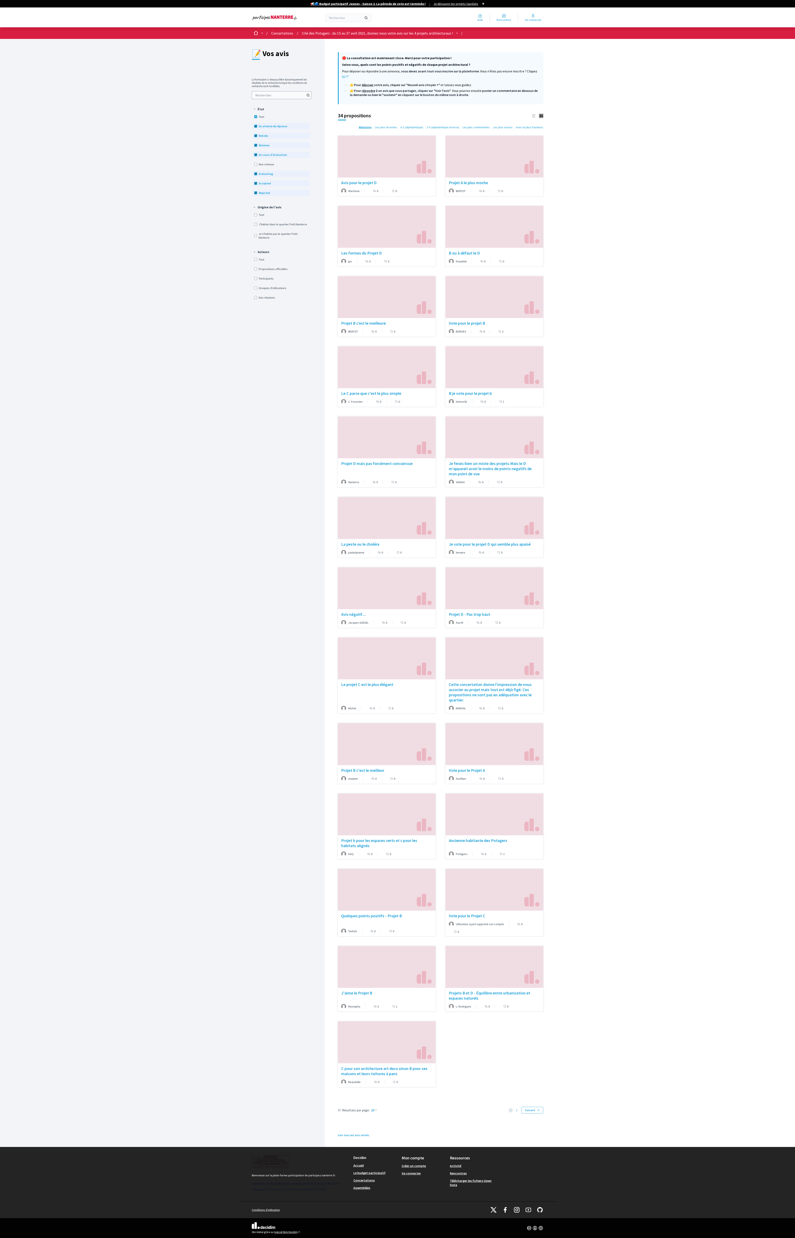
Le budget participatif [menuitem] (369, 1173)
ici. (345, 76)
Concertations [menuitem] (364, 1180)
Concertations (282, 33)
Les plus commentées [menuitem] (476, 127)
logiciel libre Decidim (287, 1232)
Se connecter (411, 1173)
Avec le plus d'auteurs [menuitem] (529, 127)
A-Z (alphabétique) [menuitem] (411, 127)
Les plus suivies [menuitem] (503, 127)
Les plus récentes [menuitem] (386, 127)
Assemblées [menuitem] (361, 1188)
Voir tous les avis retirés (353, 1135)
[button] (258, 109)
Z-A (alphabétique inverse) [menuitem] (442, 127)
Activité (455, 1166)
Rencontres (458, 1173)
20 (372, 1110)
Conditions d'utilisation (266, 1210)
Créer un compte (414, 1166)
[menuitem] (281, 95)
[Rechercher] (366, 18)
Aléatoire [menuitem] (365, 127)
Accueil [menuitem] (358, 1165)
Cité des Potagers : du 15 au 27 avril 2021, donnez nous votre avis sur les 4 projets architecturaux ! (377, 33)
